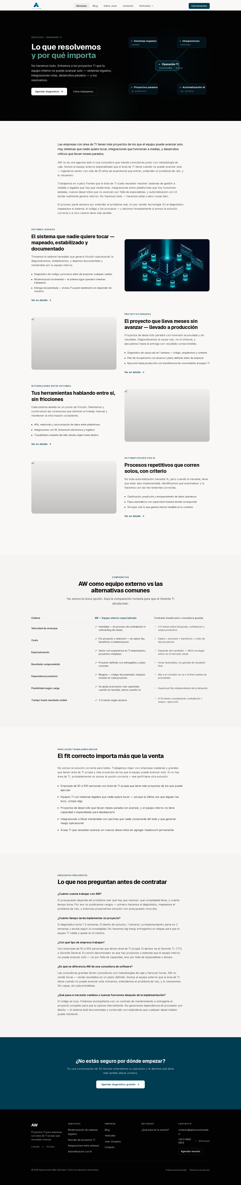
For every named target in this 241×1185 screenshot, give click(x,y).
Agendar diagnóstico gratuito (118, 1084)
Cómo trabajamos (83, 91)
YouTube (50, 1146)
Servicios (81, 5)
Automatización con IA (80, 1151)
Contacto (128, 5)
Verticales (145, 5)
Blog (95, 5)
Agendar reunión (190, 1151)
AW (34, 1125)
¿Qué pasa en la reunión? (155, 1129)
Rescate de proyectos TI (81, 1139)
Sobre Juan (110, 5)
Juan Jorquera (113, 1141)
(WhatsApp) (204, 1141)
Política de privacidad (176, 1170)
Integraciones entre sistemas (83, 1145)
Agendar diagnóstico (47, 91)
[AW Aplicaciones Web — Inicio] (36, 6)
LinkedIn (35, 1146)
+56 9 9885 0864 (184, 1141)
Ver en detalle (39, 300)
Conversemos (199, 5)
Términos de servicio (199, 1170)
